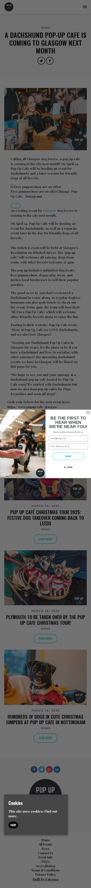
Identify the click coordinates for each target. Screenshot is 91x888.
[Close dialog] (88, 412)
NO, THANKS (68, 467)
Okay (13, 825)
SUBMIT (68, 456)
